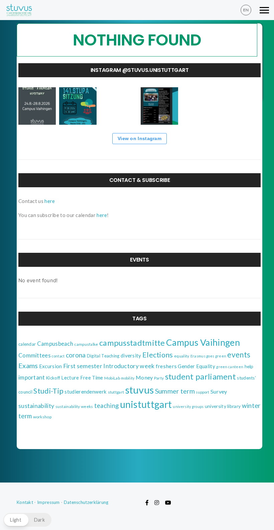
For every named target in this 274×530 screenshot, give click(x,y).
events (238, 354)
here (49, 201)
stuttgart (116, 392)
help (249, 366)
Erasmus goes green (208, 356)
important (31, 377)
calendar (27, 344)
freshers (166, 366)
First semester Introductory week (109, 365)
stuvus (139, 390)
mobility (127, 378)
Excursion (50, 366)
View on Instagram (139, 138)
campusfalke (86, 344)
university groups (188, 406)
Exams (28, 365)
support (202, 392)
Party (159, 378)
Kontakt (25, 502)
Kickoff (53, 378)
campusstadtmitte (132, 342)
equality (181, 355)
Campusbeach (55, 343)
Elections (157, 354)
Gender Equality (196, 366)
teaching (106, 405)
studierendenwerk (85, 392)
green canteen (229, 366)
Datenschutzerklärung (86, 502)
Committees (34, 355)
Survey (219, 391)
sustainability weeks (74, 406)
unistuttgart (146, 404)
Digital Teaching (103, 355)
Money (144, 377)
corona (76, 355)
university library (223, 406)
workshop (42, 416)
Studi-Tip (48, 391)
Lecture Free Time (82, 378)
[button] (27, 520)
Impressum (48, 502)
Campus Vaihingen (203, 342)
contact (58, 356)
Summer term (175, 391)
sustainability (36, 405)
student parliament (200, 376)
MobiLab (112, 378)
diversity (131, 355)
